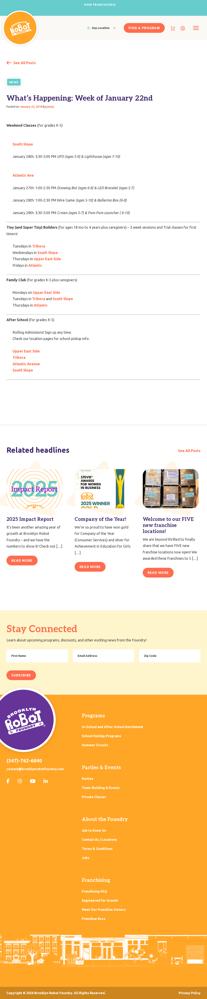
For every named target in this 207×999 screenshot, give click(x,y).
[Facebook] (8, 781)
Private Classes (94, 797)
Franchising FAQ (94, 891)
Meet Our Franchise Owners (104, 909)
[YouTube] (32, 781)
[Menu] (196, 28)
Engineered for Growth (100, 900)
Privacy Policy (190, 993)
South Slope (23, 144)
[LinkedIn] (45, 781)
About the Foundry (105, 819)
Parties (87, 778)
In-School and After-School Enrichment (112, 727)
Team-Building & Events (101, 788)
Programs (93, 716)
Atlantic (35, 265)
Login (183, 28)
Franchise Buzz (93, 918)
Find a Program (144, 28)
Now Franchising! (100, 4)
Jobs (85, 858)
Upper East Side (47, 259)
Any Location (101, 28)
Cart (172, 28)
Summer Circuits (95, 745)
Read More (22, 560)
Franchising (96, 880)
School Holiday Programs (101, 736)
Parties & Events (101, 768)
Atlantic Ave (23, 175)
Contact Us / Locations (99, 839)
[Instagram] (20, 781)
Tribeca (38, 246)
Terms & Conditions (97, 848)
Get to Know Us (94, 830)
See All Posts (24, 63)
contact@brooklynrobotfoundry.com (35, 769)
